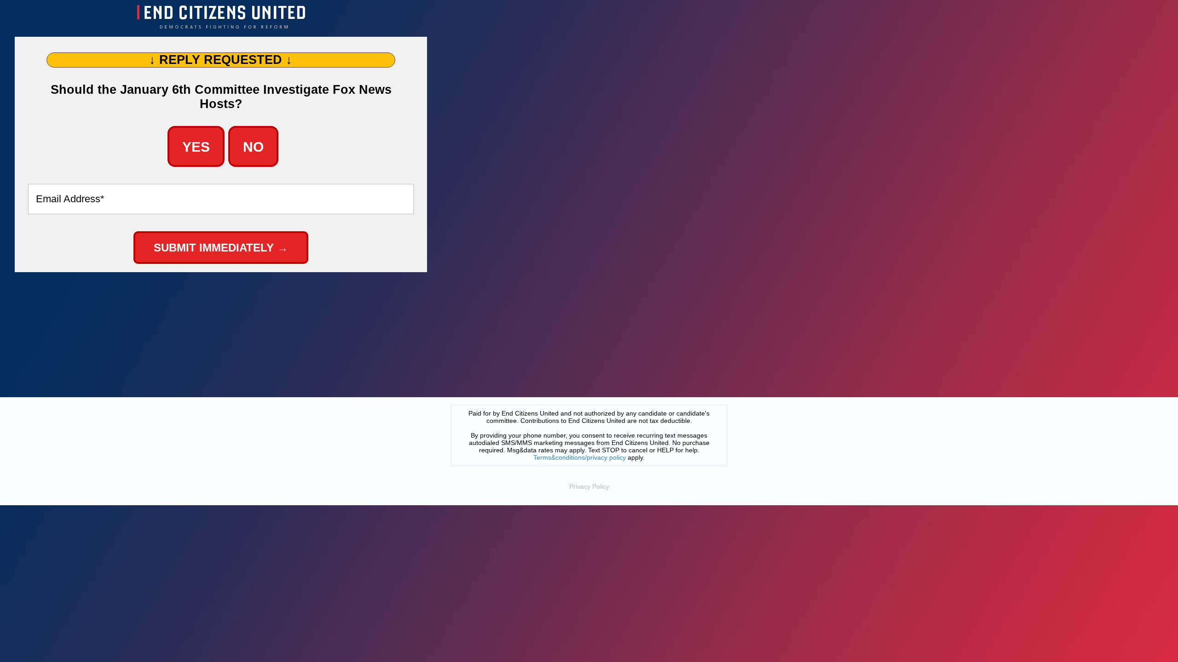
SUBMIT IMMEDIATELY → (221, 247)
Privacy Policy (589, 486)
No (253, 146)
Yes (196, 146)
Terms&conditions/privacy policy (579, 457)
